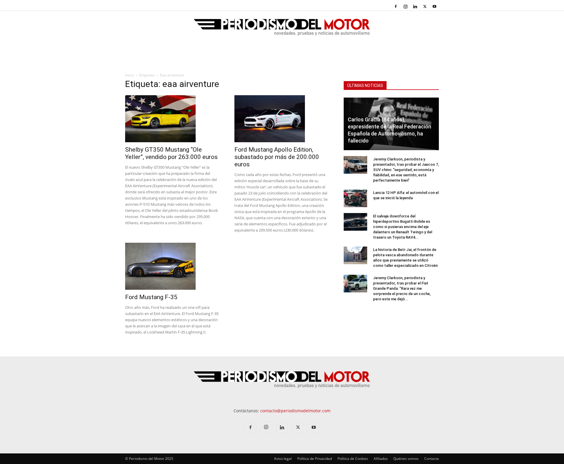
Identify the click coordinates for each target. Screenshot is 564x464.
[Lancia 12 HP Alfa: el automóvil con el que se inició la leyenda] (355, 198)
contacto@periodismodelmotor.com (295, 410)
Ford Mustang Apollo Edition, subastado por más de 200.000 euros (276, 157)
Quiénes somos (406, 458)
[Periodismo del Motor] (282, 30)
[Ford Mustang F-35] (172, 266)
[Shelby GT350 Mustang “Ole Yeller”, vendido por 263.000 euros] (172, 118)
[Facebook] (395, 6)
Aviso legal (283, 458)
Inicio (129, 75)
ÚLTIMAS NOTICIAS (365, 85)
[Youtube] (434, 6)
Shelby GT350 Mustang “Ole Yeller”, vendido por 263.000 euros (171, 153)
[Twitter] (424, 6)
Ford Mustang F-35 (151, 297)
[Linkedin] (415, 6)
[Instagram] (405, 6)
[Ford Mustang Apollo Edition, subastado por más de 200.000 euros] (282, 118)
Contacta (431, 458)
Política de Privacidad (314, 458)
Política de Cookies (353, 458)
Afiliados (381, 458)
